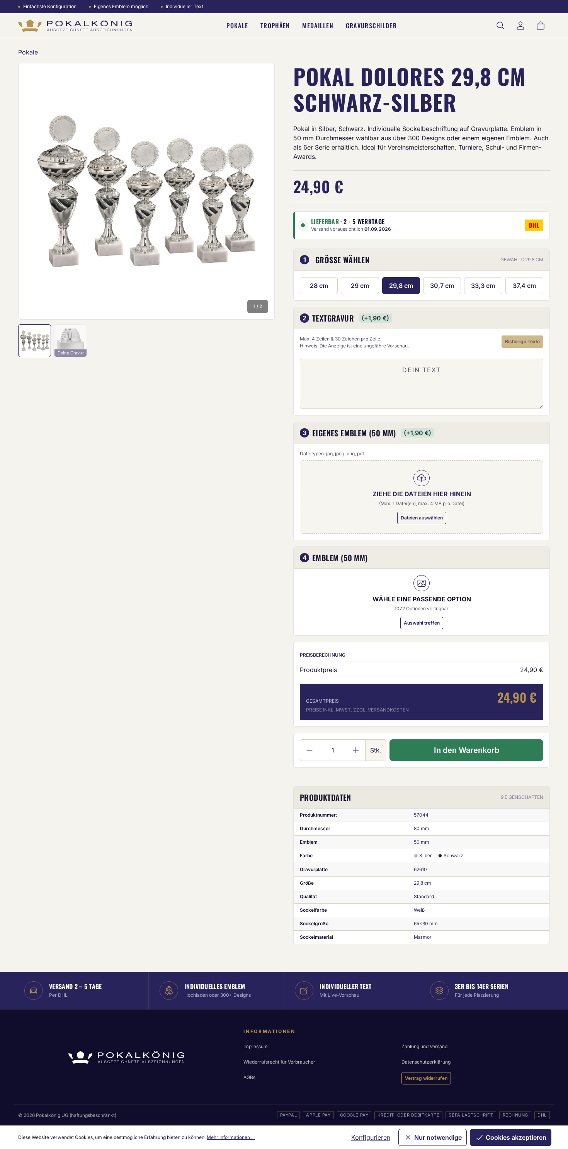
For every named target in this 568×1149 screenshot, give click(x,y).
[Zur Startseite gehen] (75, 25)
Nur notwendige (438, 1137)
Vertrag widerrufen (426, 1078)
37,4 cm (524, 285)
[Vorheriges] (34, 191)
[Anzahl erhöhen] (356, 750)
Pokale (237, 25)
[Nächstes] (258, 191)
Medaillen (317, 25)
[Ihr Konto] (520, 25)
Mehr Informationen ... (231, 1137)
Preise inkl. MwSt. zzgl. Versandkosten (357, 710)
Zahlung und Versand (424, 1046)
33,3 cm (483, 285)
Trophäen (275, 25)
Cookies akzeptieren (516, 1137)
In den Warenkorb (466, 750)
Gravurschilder (371, 25)
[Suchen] (500, 25)
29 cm (360, 285)
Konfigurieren (370, 1137)
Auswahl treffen (422, 623)
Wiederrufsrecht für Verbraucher (279, 1062)
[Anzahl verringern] (309, 750)
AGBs (249, 1077)
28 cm (319, 285)
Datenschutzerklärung (426, 1062)
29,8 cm (401, 285)
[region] (146, 191)
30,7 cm (442, 285)
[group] (146, 191)
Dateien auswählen (422, 518)
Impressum (255, 1046)
